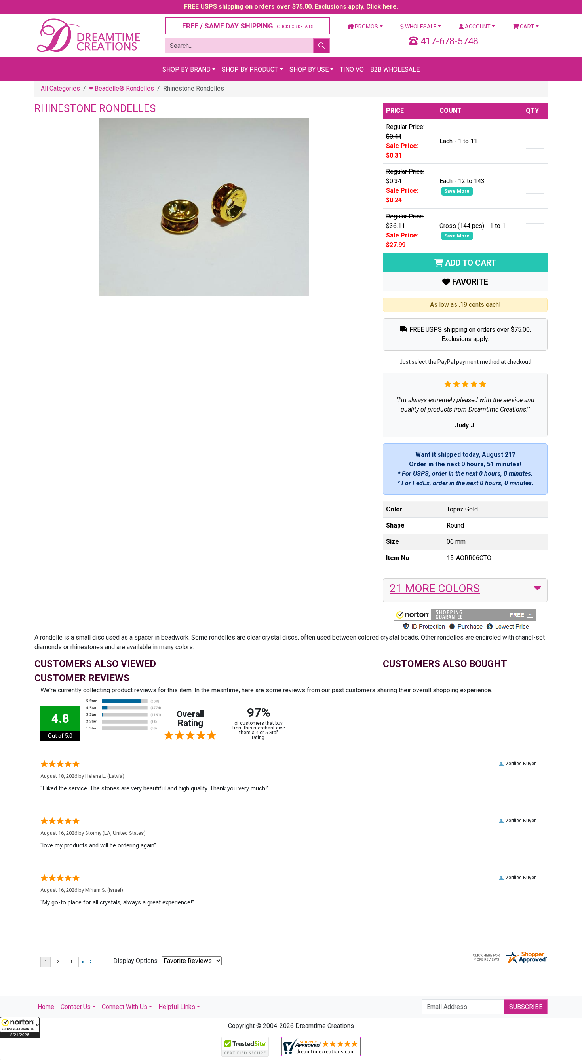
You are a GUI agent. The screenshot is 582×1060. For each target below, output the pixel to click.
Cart (526, 26)
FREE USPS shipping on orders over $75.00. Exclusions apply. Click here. (291, 6)
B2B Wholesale (395, 69)
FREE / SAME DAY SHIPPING (247, 26)
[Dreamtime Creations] (87, 35)
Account (477, 26)
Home (46, 1007)
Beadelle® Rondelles (123, 88)
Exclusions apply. (465, 339)
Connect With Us (124, 1007)
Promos (366, 26)
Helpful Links (176, 1007)
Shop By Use (309, 69)
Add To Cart (469, 263)
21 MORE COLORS (435, 588)
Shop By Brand (186, 69)
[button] (20, 1027)
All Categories (60, 88)
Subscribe (525, 1007)
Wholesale (420, 26)
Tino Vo (352, 69)
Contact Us (76, 1007)
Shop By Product (250, 69)
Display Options (135, 961)
